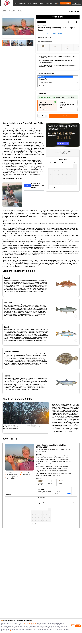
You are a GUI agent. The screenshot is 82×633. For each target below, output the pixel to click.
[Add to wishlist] (68, 22)
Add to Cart (63, 116)
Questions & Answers (56, 33)
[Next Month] (76, 159)
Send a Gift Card (62, 143)
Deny (72, 625)
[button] (56, 4)
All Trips (4, 11)
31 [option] (54, 187)
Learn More (8, 494)
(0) (47, 33)
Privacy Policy (10, 630)
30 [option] (50, 187)
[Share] (72, 22)
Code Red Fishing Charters (30, 623)
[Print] (76, 22)
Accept (78, 625)
